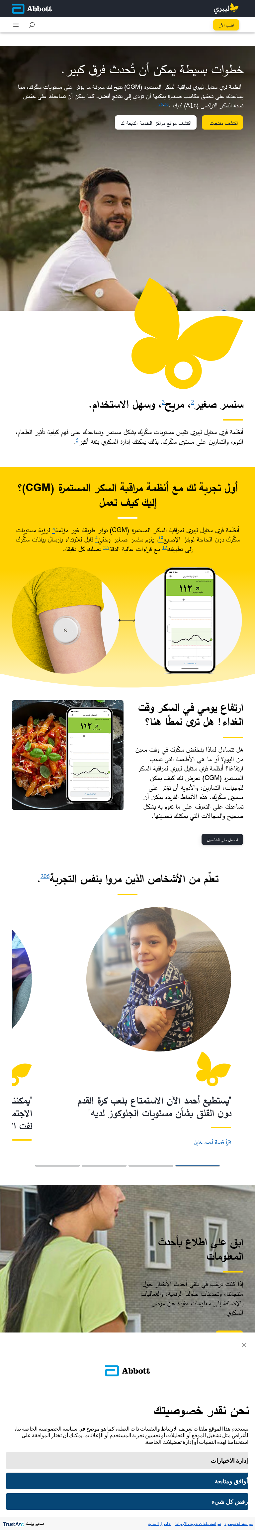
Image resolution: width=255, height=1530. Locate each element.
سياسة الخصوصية (238, 1523)
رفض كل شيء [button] (230, 1501)
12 (164, 547)
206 (45, 876)
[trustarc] (12, 1523)
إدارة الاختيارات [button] (229, 1460)
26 (160, 104)
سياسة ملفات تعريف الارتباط (198, 1523)
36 (166, 104)
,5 (107, 547)
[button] (32, 25)
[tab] (197, 1165)
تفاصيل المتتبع (159, 1523)
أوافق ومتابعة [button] (231, 1481)
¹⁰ (160, 539)
